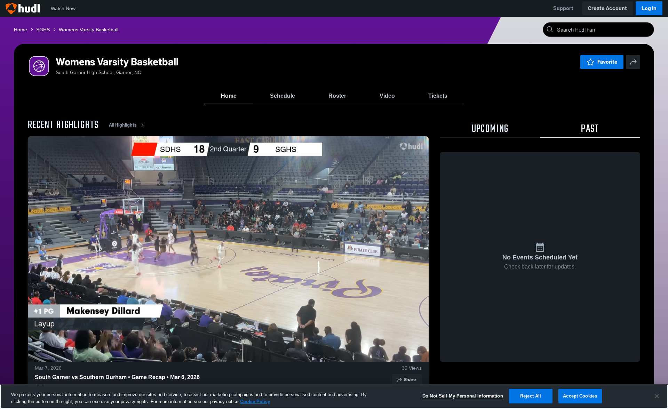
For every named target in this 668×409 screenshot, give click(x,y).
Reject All (530, 396)
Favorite (607, 61)
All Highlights (123, 125)
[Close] (657, 396)
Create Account (607, 8)
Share (410, 380)
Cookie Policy (255, 401)
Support (563, 8)
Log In (649, 8)
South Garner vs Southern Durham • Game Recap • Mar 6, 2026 (117, 377)
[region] (334, 396)
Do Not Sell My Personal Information (462, 396)
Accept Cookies (580, 396)
